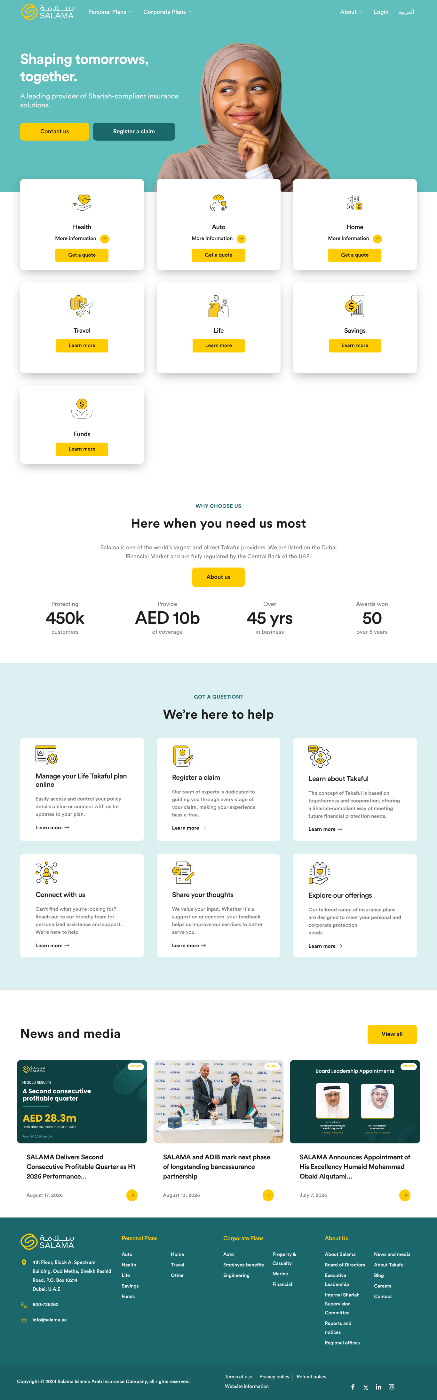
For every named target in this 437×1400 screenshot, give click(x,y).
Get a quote (82, 255)
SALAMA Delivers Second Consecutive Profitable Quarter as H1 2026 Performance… (81, 1167)
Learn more (82, 345)
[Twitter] (365, 1388)
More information (76, 238)
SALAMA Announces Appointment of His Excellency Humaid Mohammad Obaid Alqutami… (354, 1167)
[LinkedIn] (379, 1388)
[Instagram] (391, 1388)
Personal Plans (107, 12)
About (348, 12)
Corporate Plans (164, 12)
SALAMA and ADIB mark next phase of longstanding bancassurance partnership (216, 1167)
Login (381, 12)
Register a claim (134, 132)
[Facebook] (353, 1388)
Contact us (54, 132)
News (135, 1066)
